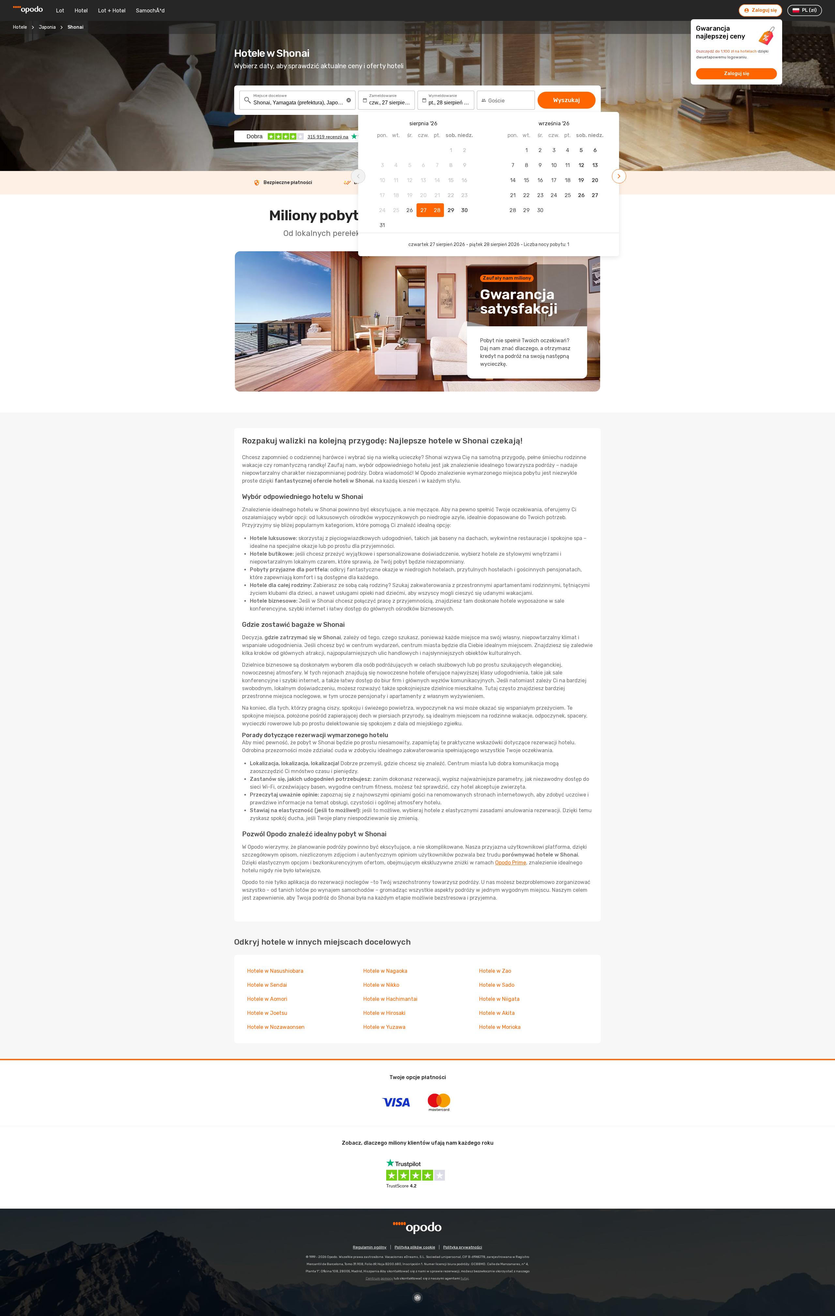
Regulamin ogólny (370, 1247)
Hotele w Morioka (500, 1027)
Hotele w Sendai (267, 985)
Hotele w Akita (497, 1013)
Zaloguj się (736, 73)
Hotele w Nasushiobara (275, 971)
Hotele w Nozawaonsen (276, 1027)
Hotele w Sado (496, 985)
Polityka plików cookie (415, 1247)
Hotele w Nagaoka (385, 971)
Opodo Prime (510, 862)
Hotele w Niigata (499, 999)
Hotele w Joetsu (267, 1013)
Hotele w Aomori (267, 999)
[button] (348, 100)
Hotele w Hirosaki (384, 1013)
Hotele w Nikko (381, 985)
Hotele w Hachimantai (390, 999)
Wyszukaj (566, 100)
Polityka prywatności (462, 1247)
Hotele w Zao (495, 971)
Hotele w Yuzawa (384, 1027)
